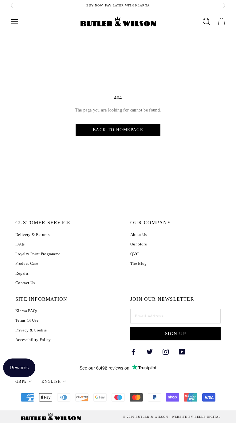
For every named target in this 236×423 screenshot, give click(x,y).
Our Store (138, 244)
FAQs (20, 244)
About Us (138, 234)
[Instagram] (166, 351)
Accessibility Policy (33, 339)
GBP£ (21, 381)
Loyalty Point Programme (37, 254)
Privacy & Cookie (31, 330)
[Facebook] (133, 351)
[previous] (13, 5)
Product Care (26, 263)
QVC (134, 254)
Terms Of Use (26, 320)
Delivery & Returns (32, 234)
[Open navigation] (14, 21)
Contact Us (25, 282)
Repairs (22, 273)
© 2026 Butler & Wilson (145, 416)
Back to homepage (118, 129)
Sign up (175, 333)
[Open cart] (221, 21)
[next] (223, 5)
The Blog (138, 263)
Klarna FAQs (26, 310)
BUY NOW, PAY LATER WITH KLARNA (118, 5)
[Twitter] (150, 351)
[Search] (206, 21)
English (51, 381)
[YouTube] (182, 351)
